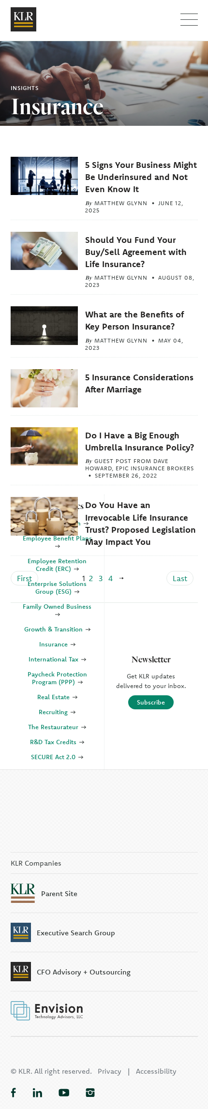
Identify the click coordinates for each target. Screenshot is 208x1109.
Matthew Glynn (121, 203)
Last (180, 578)
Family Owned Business (57, 606)
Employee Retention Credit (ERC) (57, 564)
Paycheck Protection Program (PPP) (57, 678)
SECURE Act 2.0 (54, 757)
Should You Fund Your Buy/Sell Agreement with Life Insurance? (136, 252)
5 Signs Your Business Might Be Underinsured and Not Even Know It (141, 177)
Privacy (109, 1071)
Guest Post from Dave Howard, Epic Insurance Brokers (139, 464)
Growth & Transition (54, 629)
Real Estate (54, 697)
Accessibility (156, 1071)
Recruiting (54, 712)
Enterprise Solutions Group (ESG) (57, 587)
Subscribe (151, 702)
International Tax (54, 659)
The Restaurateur (54, 727)
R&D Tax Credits (54, 742)
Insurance (54, 644)
